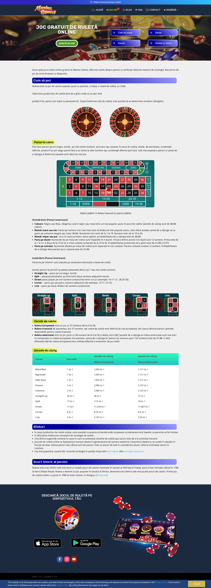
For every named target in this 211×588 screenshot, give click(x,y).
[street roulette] (105, 315)
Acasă (99, 10)
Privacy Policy (161, 582)
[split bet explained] (74, 315)
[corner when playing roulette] (136, 315)
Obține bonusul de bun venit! (107, 2)
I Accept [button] (196, 584)
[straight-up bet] (43, 315)
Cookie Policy (62, 585)
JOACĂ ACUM (67, 43)
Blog (129, 10)
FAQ (140, 10)
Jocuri (114, 10)
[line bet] (167, 315)
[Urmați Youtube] (74, 559)
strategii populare (133, 451)
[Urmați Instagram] (67, 559)
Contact (155, 10)
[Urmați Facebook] (60, 559)
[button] (109, 585)
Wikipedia (101, 475)
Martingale (112, 451)
